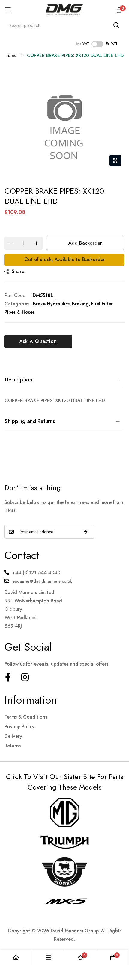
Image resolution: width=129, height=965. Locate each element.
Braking (80, 303)
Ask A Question (38, 341)
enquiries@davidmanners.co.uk (42, 581)
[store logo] (64, 9)
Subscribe (85, 531)
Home (10, 55)
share (18, 271)
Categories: (17, 303)
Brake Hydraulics (51, 303)
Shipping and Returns (30, 421)
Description (18, 380)
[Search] (116, 25)
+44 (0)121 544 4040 (36, 572)
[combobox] (64, 25)
